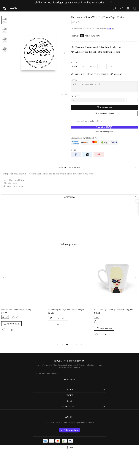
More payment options (104, 131)
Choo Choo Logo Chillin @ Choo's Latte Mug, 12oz (113, 309)
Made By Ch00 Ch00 (13, 8)
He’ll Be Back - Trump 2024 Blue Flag (16, 309)
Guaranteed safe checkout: (84, 138)
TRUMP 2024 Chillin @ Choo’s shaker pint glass (66, 309)
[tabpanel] (23, 294)
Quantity (75, 96)
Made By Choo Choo (64, 422)
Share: (74, 150)
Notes (74, 80)
